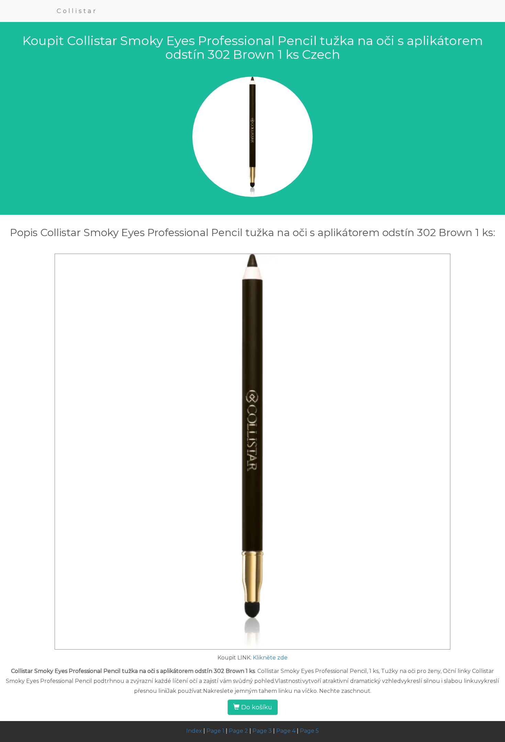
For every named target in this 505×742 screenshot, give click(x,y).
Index (194, 731)
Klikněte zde (270, 657)
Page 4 (285, 731)
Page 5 (309, 731)
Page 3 (262, 731)
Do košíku (255, 707)
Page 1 (215, 731)
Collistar (77, 11)
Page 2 (238, 731)
